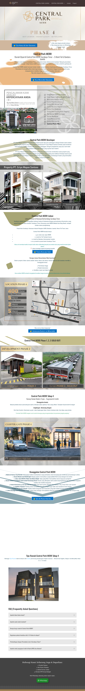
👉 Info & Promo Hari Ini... (42, 499)
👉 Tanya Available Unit (42, 252)
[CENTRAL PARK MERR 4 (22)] (42, 465)
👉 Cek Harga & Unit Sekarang (24, 46)
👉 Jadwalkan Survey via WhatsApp (42, 331)
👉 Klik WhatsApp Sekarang (42, 80)
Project (75, 3)
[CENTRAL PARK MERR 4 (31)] (42, 389)
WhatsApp (43, 680)
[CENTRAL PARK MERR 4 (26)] (42, 547)
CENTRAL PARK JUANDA (42, 3)
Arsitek (69, 3)
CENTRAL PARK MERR (57, 3)
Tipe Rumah (13, 558)
